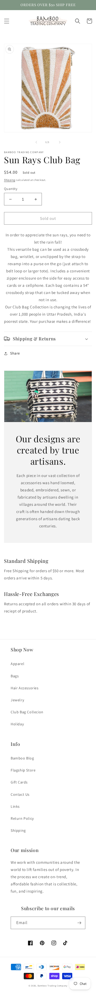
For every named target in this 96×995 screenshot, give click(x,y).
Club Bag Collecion (27, 712)
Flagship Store (23, 770)
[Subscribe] (79, 923)
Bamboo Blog (22, 758)
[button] (7, 21)
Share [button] (15, 353)
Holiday (17, 724)
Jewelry (17, 700)
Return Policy (22, 818)
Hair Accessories (25, 688)
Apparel (17, 663)
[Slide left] (36, 142)
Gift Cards (19, 782)
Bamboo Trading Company (52, 985)
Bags (15, 676)
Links (15, 806)
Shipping (9, 180)
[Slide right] (60, 142)
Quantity (10, 188)
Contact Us (20, 794)
